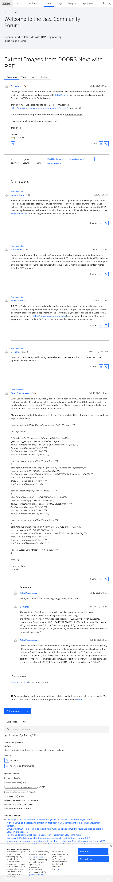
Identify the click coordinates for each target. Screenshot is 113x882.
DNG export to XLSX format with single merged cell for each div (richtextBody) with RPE (50, 819)
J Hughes (16, 86)
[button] (111, 846)
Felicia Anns (17, 300)
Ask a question (14, 711)
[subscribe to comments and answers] (6, 766)
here (60, 869)
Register (15, 682)
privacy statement (37, 874)
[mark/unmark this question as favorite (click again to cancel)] (13, 143)
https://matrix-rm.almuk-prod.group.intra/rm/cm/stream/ (39, 108)
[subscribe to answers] (6, 760)
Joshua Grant (18, 195)
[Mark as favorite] (13, 143)
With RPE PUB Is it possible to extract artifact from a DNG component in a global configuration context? (53, 824)
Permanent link (17, 191)
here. (79, 699)
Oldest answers (54, 163)
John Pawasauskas (20, 393)
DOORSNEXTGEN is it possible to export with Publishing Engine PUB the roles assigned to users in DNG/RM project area (55, 830)
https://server (62, 94)
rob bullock (17, 249)
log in (25, 682)
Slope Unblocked (19, 213)
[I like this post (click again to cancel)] (101, 143)
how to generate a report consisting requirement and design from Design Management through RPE (56, 841)
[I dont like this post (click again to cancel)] (106, 143)
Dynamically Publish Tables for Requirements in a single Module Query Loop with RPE (49, 838)
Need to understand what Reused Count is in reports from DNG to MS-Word (44, 834)
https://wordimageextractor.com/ (49, 316)
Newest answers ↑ (77, 159)
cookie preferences (37, 857)
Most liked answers (55, 159)
